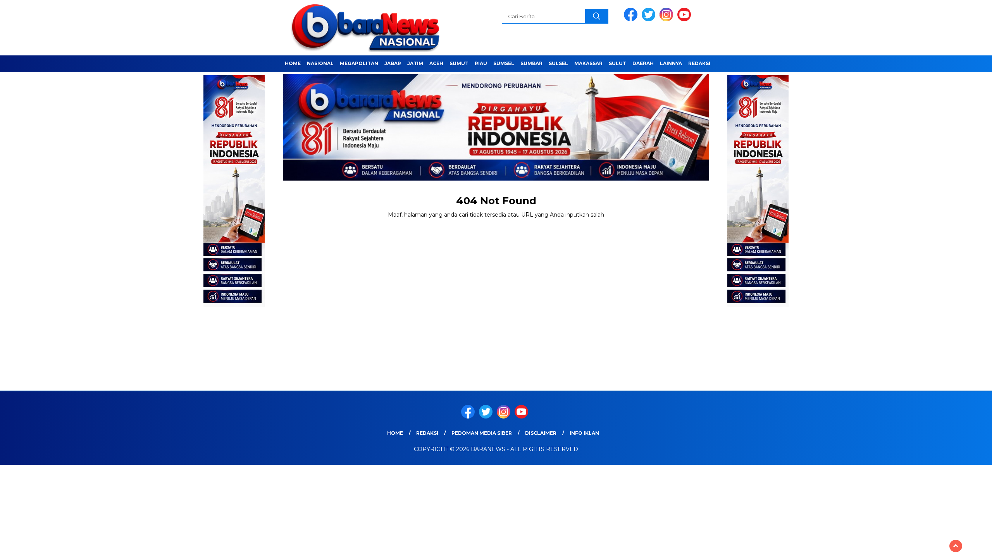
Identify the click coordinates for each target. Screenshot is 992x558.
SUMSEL (503, 63)
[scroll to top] (956, 546)
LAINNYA (671, 63)
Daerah (643, 63)
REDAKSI (699, 63)
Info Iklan (584, 433)
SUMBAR (531, 63)
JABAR (392, 63)
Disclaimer (540, 433)
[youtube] (685, 19)
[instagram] (668, 19)
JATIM (415, 63)
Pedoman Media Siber (481, 433)
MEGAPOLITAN (359, 63)
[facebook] (632, 19)
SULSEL (558, 63)
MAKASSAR (588, 63)
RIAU (481, 63)
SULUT (617, 63)
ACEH (436, 63)
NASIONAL (320, 63)
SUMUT (459, 63)
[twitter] (650, 19)
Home (293, 63)
